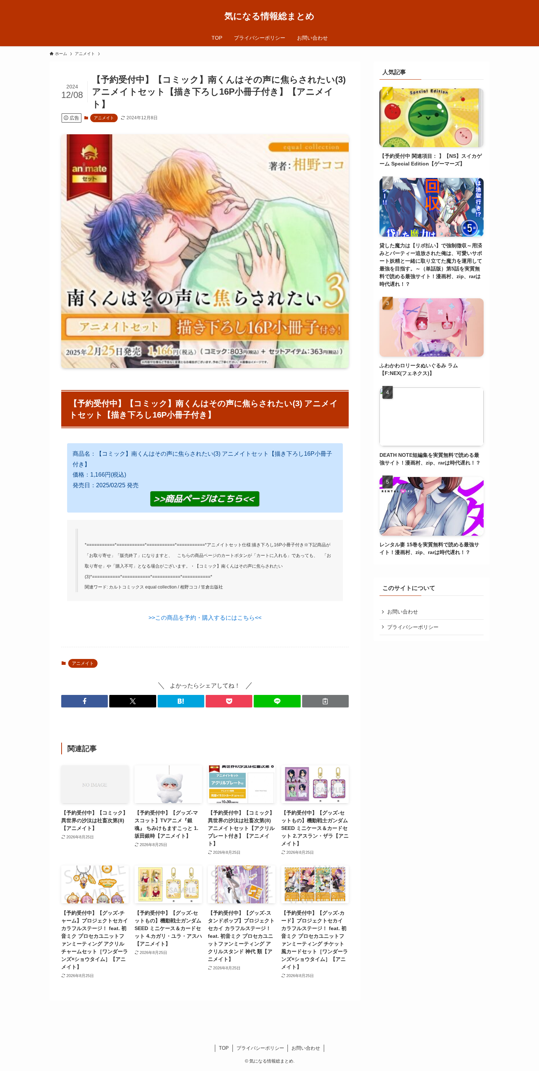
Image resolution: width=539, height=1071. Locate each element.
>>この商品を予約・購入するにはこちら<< (204, 618)
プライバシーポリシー (413, 627)
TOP (224, 1048)
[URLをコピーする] (325, 701)
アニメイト (104, 118)
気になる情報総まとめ (269, 16)
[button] (84, 701)
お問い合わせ (402, 612)
